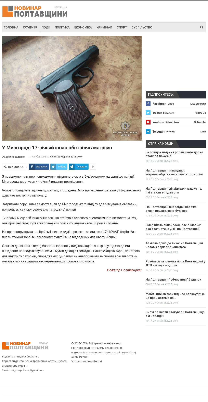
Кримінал (104, 27)
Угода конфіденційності (86, 361)
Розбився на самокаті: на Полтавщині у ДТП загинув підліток (175, 263)
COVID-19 (30, 27)
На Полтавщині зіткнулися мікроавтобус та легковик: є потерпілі (174, 172)
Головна (11, 27)
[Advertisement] (158, 11)
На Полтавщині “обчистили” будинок (173, 279)
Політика (62, 27)
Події (46, 27)
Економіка (83, 27)
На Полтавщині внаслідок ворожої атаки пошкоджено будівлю (171, 209)
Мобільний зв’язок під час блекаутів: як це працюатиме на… (175, 296)
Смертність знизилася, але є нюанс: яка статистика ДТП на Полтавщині (173, 227)
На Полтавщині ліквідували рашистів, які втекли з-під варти (174, 190)
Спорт (122, 27)
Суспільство (142, 27)
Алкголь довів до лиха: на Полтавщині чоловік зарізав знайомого (174, 245)
